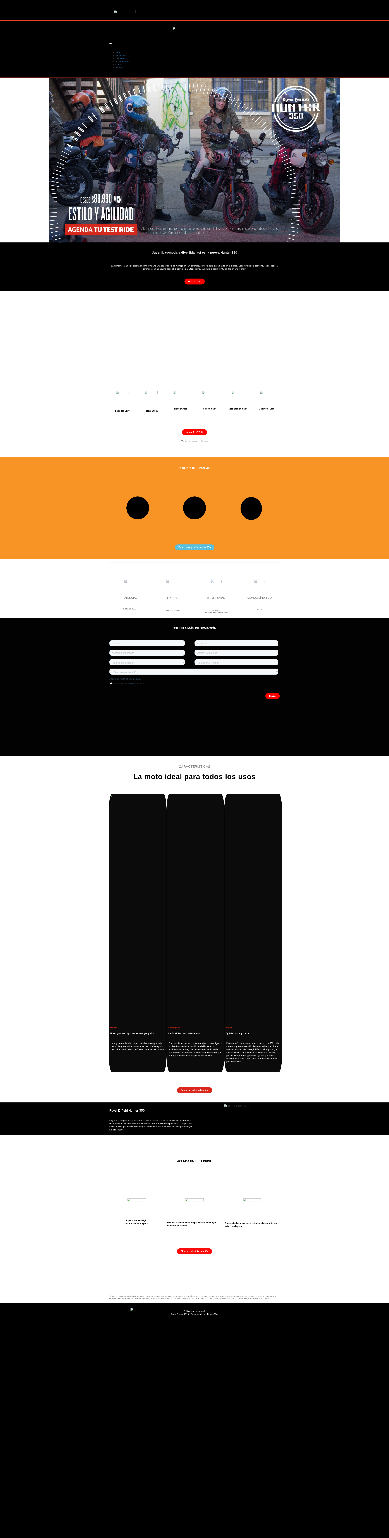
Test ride (119, 58)
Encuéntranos (122, 61)
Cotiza (118, 64)
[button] (194, 281)
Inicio (117, 52)
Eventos (119, 67)
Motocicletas (121, 55)
